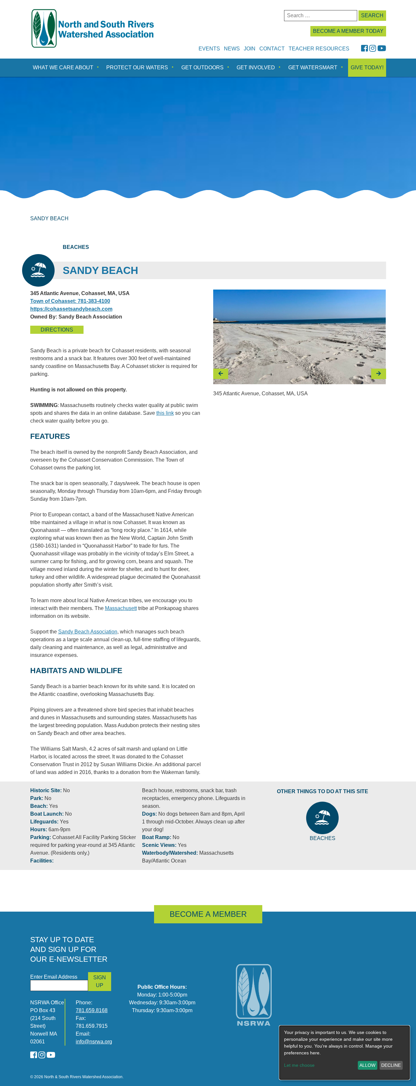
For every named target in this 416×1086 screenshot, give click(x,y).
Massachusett (121, 608)
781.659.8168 (92, 1010)
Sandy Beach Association (87, 631)
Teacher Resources (319, 48)
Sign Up (99, 981)
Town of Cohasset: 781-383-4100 (70, 301)
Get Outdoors (202, 67)
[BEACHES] (322, 818)
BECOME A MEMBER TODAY (348, 31)
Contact (272, 48)
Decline (391, 1065)
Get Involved (256, 67)
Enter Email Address (53, 977)
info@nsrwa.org (94, 1041)
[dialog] (345, 1052)
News (232, 48)
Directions (57, 330)
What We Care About (63, 67)
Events (209, 48)
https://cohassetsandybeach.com (71, 309)
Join (249, 48)
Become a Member (208, 914)
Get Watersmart (312, 67)
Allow (367, 1065)
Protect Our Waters (137, 67)
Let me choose (299, 1065)
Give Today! (367, 67)
